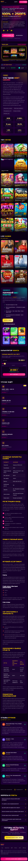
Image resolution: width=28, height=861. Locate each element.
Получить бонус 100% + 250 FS (14, 837)
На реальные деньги (9, 324)
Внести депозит (14, 374)
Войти (15, 1)
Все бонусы (19, 35)
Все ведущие (4, 238)
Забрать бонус (7, 35)
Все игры (3, 142)
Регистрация (23, 1)
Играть (20, 856)
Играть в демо (8, 320)
